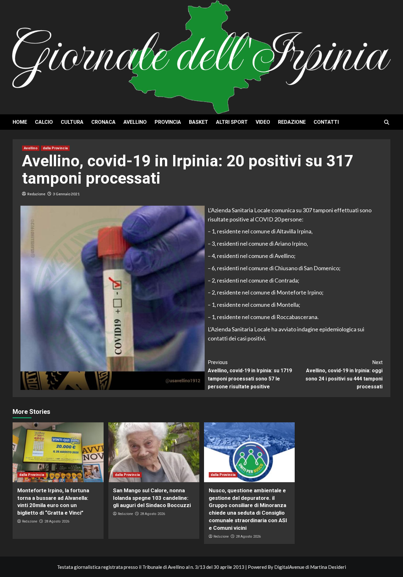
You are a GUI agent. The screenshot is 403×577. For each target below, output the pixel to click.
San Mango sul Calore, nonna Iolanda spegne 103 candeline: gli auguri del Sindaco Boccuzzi (152, 498)
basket (198, 122)
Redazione (292, 122)
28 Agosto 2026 (56, 521)
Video (263, 122)
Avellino (135, 122)
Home (20, 122)
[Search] (386, 122)
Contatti (326, 122)
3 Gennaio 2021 (66, 193)
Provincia (168, 122)
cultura (72, 122)
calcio (44, 122)
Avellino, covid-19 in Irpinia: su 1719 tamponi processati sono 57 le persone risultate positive (250, 374)
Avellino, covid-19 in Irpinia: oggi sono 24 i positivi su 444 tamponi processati (344, 374)
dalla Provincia (55, 148)
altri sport (232, 122)
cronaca (103, 122)
